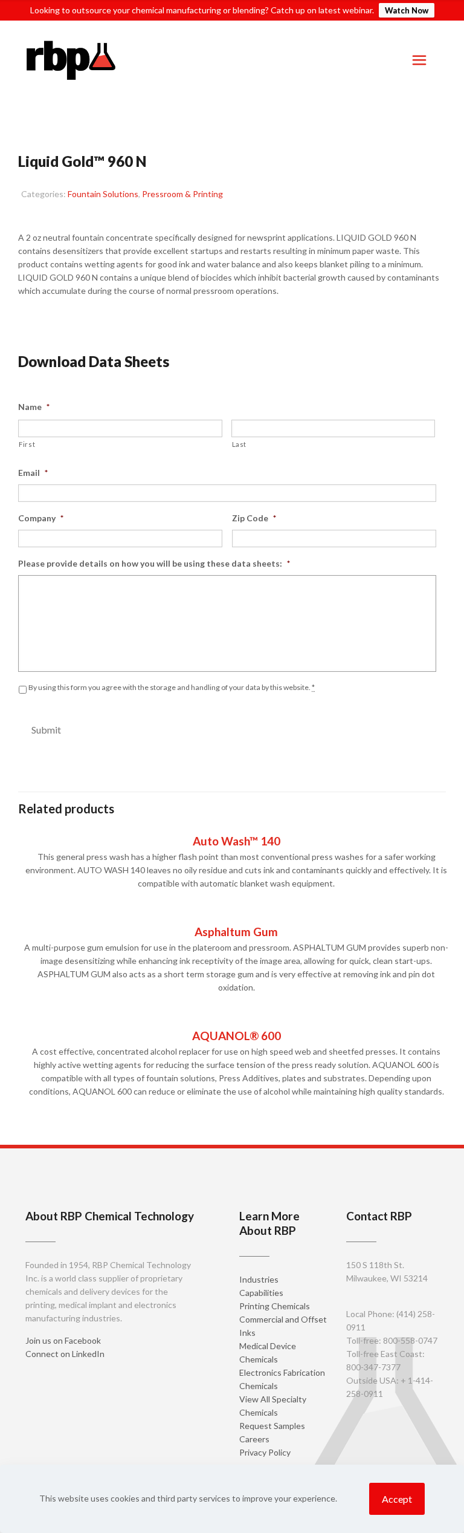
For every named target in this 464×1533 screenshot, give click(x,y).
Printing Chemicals (274, 1306)
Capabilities (261, 1292)
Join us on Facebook (63, 1340)
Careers (254, 1439)
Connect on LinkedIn (65, 1354)
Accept (397, 1499)
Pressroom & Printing (182, 194)
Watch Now (406, 10)
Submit (46, 729)
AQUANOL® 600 (236, 1036)
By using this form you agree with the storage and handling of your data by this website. (171, 687)
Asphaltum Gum (236, 932)
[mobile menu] (419, 60)
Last (239, 444)
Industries (259, 1279)
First (27, 444)
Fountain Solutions (103, 194)
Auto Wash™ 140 (236, 841)
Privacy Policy (265, 1452)
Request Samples (70, 319)
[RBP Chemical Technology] (71, 60)
